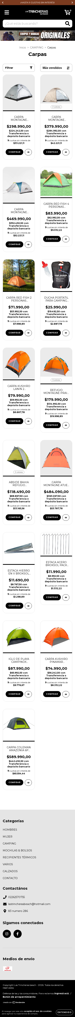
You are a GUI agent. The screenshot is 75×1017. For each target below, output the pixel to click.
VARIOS (8, 864)
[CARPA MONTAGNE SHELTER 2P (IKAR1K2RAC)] (28, 152)
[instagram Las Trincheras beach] (7, 934)
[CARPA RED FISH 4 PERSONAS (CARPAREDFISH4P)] (65, 239)
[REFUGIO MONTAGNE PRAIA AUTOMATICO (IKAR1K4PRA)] (65, 425)
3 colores (56, 380)
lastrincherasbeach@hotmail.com (29, 904)
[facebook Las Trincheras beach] (17, 934)
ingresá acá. (61, 993)
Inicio (22, 47)
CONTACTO (10, 878)
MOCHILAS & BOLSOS (17, 850)
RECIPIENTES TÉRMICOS (19, 857)
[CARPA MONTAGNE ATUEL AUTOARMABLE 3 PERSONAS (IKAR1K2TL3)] (65, 517)
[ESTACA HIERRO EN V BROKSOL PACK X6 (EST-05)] (28, 606)
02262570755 (16, 897)
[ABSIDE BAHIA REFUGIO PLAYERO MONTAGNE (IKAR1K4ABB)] (28, 517)
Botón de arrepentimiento (19, 997)
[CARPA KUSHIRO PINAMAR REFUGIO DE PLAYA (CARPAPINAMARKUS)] (65, 694)
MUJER (7, 836)
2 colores (56, 107)
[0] (67, 13)
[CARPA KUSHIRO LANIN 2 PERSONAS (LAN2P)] (28, 421)
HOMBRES (10, 829)
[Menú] (7, 12)
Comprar (15, 152)
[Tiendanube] (14, 1003)
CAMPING (36, 47)
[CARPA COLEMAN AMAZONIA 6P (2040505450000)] (28, 782)
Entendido (65, 1012)
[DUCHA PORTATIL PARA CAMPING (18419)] (65, 333)
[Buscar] (67, 23)
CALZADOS (10, 871)
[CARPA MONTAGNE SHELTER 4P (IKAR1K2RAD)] (65, 152)
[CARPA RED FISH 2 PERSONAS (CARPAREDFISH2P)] (28, 333)
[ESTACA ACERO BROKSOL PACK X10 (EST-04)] (65, 597)
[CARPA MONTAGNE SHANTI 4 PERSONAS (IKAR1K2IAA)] (28, 244)
